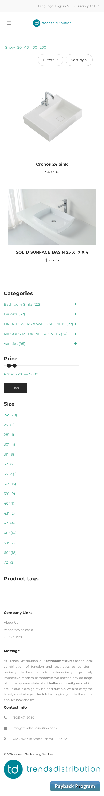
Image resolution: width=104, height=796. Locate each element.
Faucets (11, 314)
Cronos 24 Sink (52, 164)
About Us (11, 622)
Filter (15, 388)
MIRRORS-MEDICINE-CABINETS (32, 334)
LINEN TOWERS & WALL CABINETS (35, 324)
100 (34, 47)
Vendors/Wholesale (18, 630)
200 (43, 47)
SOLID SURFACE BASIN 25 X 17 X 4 (52, 252)
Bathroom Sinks (18, 304)
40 (26, 47)
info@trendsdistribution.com (35, 728)
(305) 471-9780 (23, 717)
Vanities (11, 343)
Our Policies (13, 637)
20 (19, 47)
